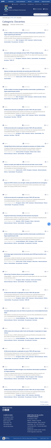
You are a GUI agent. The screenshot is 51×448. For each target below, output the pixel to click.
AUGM (24, 76)
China (27, 318)
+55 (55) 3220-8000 (8, 426)
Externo (23, 115)
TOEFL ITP (11, 60)
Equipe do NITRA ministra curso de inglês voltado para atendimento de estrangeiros (25, 182)
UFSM (44, 438)
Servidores (21, 42)
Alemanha (18, 221)
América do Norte (20, 151)
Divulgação (21, 40)
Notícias (29, 58)
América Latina (19, 76)
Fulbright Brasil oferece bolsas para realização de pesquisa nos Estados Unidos (24, 146)
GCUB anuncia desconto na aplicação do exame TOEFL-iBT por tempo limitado (24, 389)
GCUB (26, 40)
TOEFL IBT (19, 117)
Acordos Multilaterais (20, 241)
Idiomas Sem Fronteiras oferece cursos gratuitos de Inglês (19, 274)
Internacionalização (37, 76)
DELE (17, 40)
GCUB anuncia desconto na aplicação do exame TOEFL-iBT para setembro (23, 128)
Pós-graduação (14, 42)
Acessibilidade (31, 4)
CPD (48, 438)
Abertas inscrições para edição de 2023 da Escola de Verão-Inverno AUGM (23, 164)
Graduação (30, 40)
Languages (15, 4)
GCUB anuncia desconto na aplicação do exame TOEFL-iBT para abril (21, 292)
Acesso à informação (20, 1)
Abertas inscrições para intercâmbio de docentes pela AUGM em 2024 (22, 71)
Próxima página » (44, 402)
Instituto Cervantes (37, 40)
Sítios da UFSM (38, 4)
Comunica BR (10, 1)
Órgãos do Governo (46, 1)
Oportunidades (7, 42)
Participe (30, 1)
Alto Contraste (38, 9)
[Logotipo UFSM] (5, 8)
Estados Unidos (33, 151)
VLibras (46, 9)
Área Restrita (46, 4)
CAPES (22, 221)
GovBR (3, 1)
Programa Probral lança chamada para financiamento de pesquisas (21, 215)
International (23, 4)
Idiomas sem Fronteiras (36, 279)
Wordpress (34, 438)
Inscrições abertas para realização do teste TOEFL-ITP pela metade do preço (23, 53)
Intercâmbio (29, 76)
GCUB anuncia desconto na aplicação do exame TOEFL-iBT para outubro (22, 109)
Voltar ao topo (45, 404)
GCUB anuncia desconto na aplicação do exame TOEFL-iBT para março (22, 351)
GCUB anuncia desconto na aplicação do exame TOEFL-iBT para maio (22, 197)
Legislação (37, 1)
